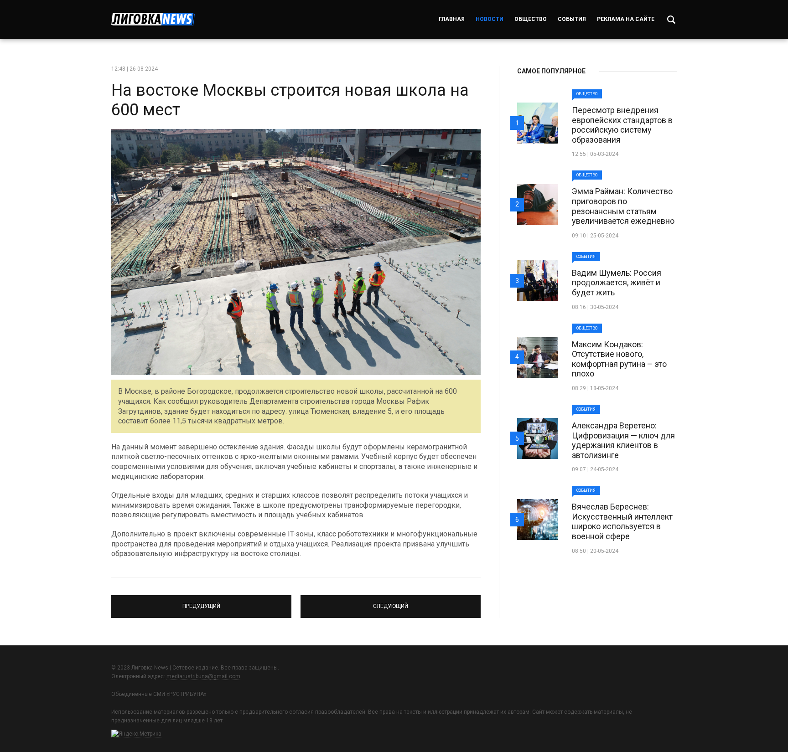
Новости (489, 19)
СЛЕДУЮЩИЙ (391, 602)
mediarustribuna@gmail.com (203, 676)
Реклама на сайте (625, 19)
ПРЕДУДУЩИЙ (201, 602)
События (572, 19)
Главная (452, 19)
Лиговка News (153, 19)
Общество (530, 19)
